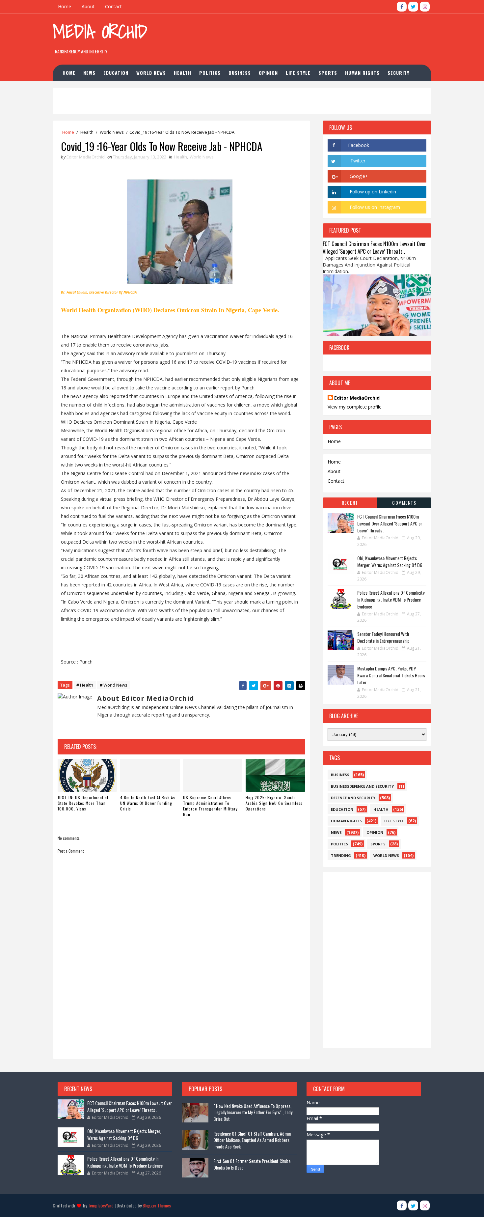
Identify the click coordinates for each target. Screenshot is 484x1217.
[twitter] (413, 7)
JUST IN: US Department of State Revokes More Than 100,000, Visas (83, 803)
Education (115, 72)
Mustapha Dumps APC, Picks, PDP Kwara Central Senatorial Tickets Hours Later (391, 675)
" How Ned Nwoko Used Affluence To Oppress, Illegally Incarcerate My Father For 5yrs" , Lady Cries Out (252, 1112)
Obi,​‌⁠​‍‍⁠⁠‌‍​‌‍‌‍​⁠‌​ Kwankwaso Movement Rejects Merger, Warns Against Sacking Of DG (389, 561)
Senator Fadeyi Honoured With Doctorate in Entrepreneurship (383, 637)
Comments (404, 502)
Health (182, 72)
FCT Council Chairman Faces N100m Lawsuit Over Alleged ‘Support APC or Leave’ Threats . (374, 247)
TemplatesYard (101, 1205)
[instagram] (425, 7)
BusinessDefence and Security (362, 786)
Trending (341, 855)
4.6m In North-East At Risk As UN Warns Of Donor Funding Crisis (147, 803)
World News (151, 72)
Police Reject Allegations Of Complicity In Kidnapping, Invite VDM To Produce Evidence (390, 599)
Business (240, 72)
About (88, 6)
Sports (327, 72)
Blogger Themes (157, 1205)
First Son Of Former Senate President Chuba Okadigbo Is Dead (251, 1164)
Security (398, 72)
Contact (113, 6)
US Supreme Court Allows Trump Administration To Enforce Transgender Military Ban (210, 806)
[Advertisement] (311, 36)
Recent (350, 502)
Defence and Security (353, 797)
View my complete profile (355, 407)
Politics (210, 72)
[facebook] (402, 7)
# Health (84, 685)
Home (64, 6)
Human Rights (362, 72)
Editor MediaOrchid (357, 398)
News (89, 72)
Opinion (268, 72)
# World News (113, 685)
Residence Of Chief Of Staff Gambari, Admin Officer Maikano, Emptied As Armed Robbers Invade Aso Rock (252, 1140)
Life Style (298, 72)
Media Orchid (100, 31)
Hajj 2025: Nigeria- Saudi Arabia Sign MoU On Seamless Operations (274, 803)
